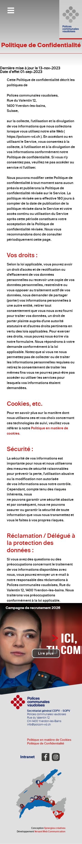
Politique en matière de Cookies (49, 739)
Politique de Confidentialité (45, 743)
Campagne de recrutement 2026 (33, 608)
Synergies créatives (54, 828)
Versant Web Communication (49, 831)
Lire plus (46, 653)
